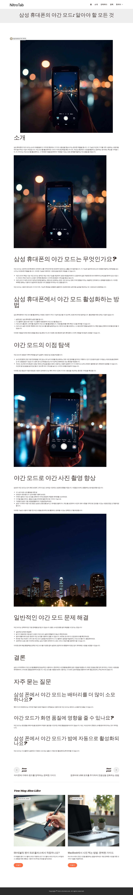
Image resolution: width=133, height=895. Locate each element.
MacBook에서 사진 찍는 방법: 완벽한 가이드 (91, 853)
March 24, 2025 (24, 798)
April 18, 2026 (77, 798)
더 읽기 (18, 865)
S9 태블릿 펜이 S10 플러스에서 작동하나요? (37, 853)
